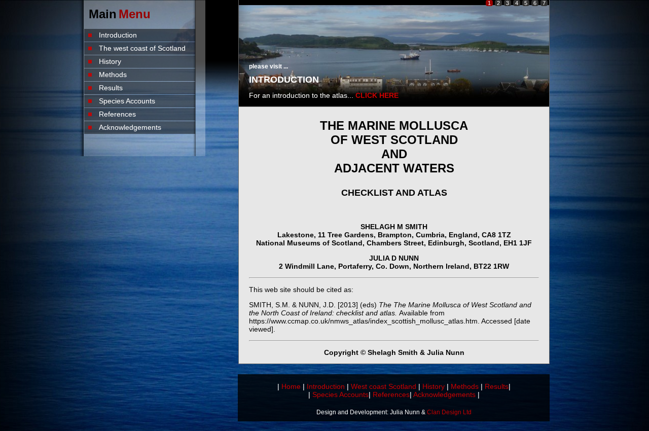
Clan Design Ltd (449, 412)
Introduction (118, 35)
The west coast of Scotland (142, 48)
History (110, 61)
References (117, 114)
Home (291, 386)
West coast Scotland (383, 386)
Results (111, 88)
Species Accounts (127, 101)
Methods (113, 74)
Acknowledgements (130, 127)
